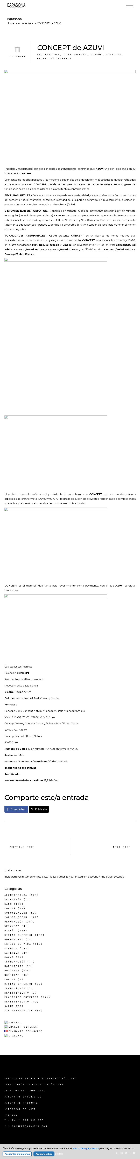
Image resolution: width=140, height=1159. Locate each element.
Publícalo (41, 809)
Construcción (75, 54)
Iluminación (14, 961)
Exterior (12, 953)
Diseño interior (18, 935)
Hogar (9, 957)
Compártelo (18, 809)
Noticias (113, 54)
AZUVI (99, 168)
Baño (8, 904)
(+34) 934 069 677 (28, 1120)
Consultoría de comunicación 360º (34, 1084)
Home (11, 23)
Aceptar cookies (44, 1154)
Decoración (14, 921)
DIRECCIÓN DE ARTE (20, 1109)
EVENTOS (10, 1115)
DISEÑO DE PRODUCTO (21, 1103)
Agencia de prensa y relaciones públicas (40, 1078)
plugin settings (115, 876)
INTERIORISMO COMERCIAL (24, 1090)
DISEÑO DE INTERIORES (23, 1097)
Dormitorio (14, 939)
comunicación (15, 913)
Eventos (11, 948)
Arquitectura (25, 23)
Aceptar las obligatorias (17, 1154)
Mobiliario (14, 966)
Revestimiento (16, 993)
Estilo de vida (17, 944)
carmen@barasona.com (29, 1126)
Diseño (96, 54)
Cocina (10, 908)
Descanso (12, 926)
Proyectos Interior (54, 58)
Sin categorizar (18, 1010)
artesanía (13, 899)
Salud (9, 1006)
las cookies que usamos (86, 1148)
